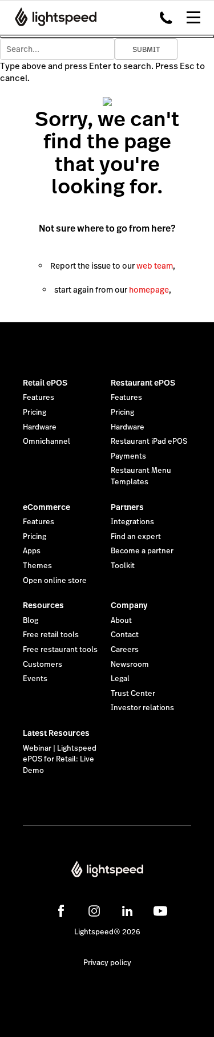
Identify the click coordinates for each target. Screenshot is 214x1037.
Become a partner (142, 551)
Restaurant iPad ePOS (149, 441)
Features (38, 397)
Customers (42, 664)
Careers (125, 650)
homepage (149, 289)
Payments (128, 456)
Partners (127, 507)
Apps (32, 551)
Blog (30, 620)
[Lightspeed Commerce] (52, 17)
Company (129, 605)
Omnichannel (46, 441)
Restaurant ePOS (143, 382)
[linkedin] (127, 911)
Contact (125, 635)
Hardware (39, 427)
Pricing (34, 412)
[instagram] (94, 911)
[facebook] (61, 911)
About (121, 620)
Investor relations (142, 708)
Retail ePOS (45, 382)
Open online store (55, 581)
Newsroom (130, 664)
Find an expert (136, 537)
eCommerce (46, 507)
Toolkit (123, 566)
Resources (43, 605)
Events (35, 679)
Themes (37, 566)
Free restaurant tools (60, 650)
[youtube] (160, 911)
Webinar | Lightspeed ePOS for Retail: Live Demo (59, 759)
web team (154, 266)
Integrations (132, 522)
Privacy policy (107, 963)
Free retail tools (51, 635)
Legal (120, 679)
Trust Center (133, 693)
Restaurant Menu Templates (141, 476)
